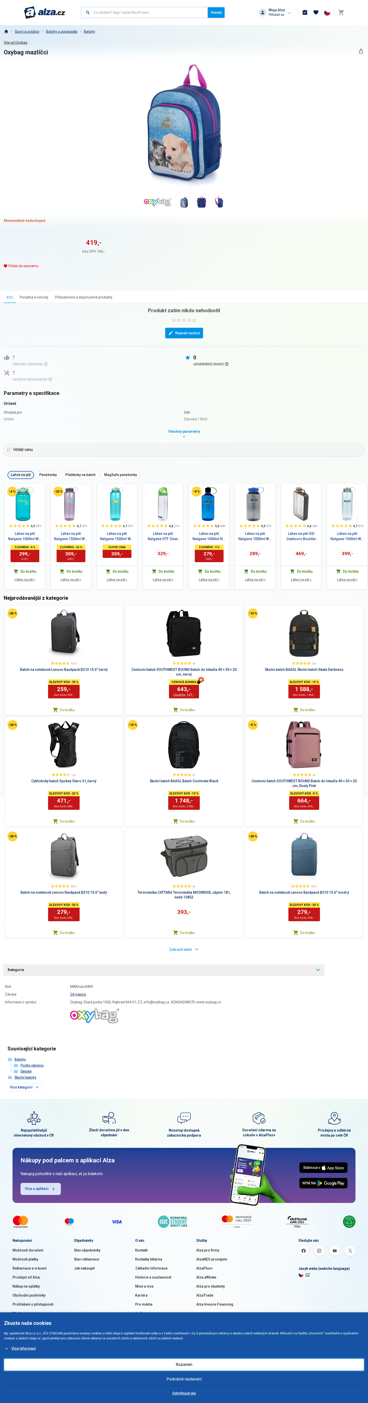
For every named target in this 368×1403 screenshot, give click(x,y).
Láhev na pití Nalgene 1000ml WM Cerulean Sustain (25, 537)
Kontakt (141, 1250)
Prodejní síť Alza (26, 1277)
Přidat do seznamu (24, 266)
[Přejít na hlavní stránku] (44, 12)
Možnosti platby (25, 1259)
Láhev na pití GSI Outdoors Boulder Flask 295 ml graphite (301, 537)
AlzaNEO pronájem (211, 1259)
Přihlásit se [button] (276, 15)
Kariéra (141, 1295)
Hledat (216, 13)
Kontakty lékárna (148, 1259)
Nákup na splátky (26, 1286)
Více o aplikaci (37, 1189)
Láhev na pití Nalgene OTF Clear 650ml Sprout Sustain (163, 537)
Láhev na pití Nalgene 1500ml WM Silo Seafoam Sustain (347, 537)
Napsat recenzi (187, 333)
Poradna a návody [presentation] (34, 297)
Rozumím (184, 1364)
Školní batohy (25, 1077)
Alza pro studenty (210, 1286)
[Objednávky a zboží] (305, 13)
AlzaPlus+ (204, 1268)
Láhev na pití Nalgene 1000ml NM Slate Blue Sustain (209, 537)
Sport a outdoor (27, 32)
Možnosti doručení (28, 1250)
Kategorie (16, 970)
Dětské (26, 1071)
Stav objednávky (87, 1250)
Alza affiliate (206, 1277)
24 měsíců (78, 994)
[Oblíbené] (316, 13)
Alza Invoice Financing (214, 1304)
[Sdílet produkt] (360, 51)
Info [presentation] (10, 297)
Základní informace (151, 1268)
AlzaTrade (204, 1295)
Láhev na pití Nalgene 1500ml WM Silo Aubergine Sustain (71, 537)
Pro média (143, 1304)
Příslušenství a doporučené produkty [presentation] (83, 297)
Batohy (89, 32)
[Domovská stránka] (6, 31)
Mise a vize (144, 1286)
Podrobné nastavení (184, 1379)
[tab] (10, 297)
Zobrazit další (180, 950)
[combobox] (144, 12)
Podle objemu (32, 1065)
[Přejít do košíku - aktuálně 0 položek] (341, 13)
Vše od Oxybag (15, 43)
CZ (307, 1275)
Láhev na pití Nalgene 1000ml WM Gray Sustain (255, 537)
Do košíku (67, 710)
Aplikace (142, 1313)
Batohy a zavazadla (61, 32)
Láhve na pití (25, 579)
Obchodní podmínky (29, 1295)
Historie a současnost (153, 1277)
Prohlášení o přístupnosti (33, 1304)
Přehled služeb (25, 1313)
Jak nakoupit (84, 1268)
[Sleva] (12, 492)
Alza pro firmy (207, 1250)
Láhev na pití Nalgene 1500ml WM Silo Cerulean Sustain (117, 537)
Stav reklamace (86, 1259)
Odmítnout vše (184, 1393)
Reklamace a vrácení (30, 1268)
